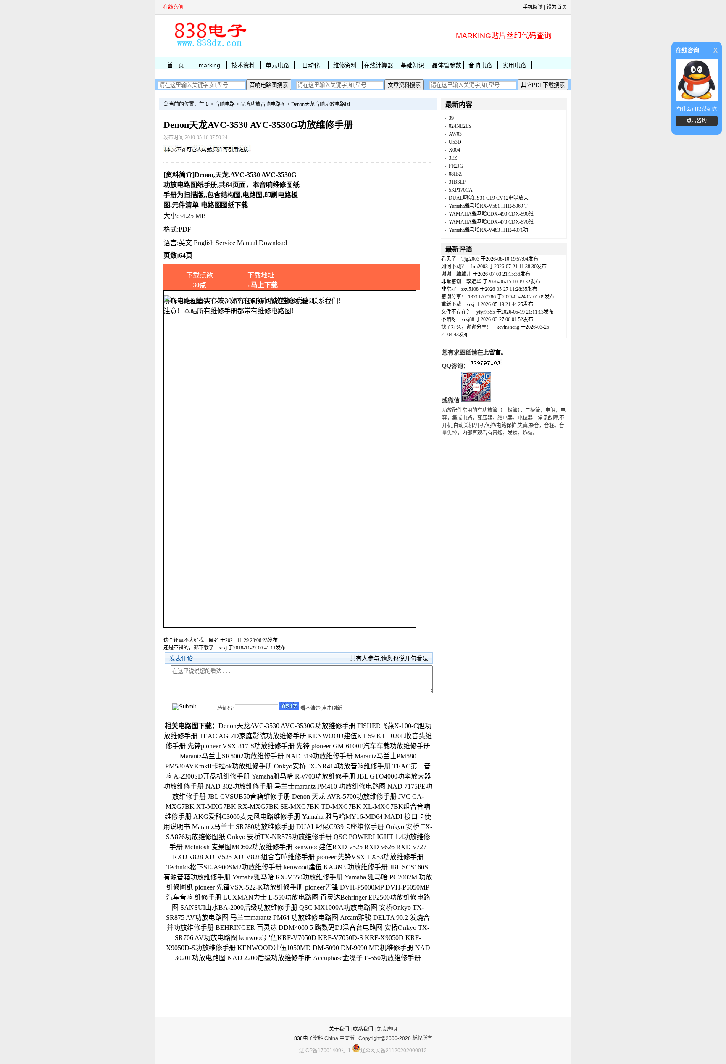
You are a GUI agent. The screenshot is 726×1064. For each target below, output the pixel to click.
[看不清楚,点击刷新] (289, 706)
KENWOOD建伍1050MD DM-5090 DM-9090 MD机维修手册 (325, 947)
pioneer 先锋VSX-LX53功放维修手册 (370, 857)
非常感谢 (451, 282)
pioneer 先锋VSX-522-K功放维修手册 (249, 887)
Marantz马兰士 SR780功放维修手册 (243, 826)
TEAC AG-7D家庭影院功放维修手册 (252, 735)
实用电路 (514, 65)
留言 (495, 352)
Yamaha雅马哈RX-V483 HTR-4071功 (488, 230)
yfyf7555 (485, 312)
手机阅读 (533, 7)
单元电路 (277, 65)
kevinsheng (508, 327)
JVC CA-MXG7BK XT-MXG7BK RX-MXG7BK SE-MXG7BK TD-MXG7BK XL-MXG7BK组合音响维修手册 (297, 806)
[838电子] (210, 47)
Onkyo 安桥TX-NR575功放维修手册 (279, 836)
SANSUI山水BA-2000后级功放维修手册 (238, 907)
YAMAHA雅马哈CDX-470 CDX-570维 (491, 222)
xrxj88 (467, 319)
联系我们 (363, 1029)
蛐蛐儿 (463, 274)
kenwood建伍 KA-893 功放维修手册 (336, 867)
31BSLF (457, 182)
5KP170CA (461, 190)
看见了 (448, 259)
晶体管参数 (446, 65)
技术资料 (243, 65)
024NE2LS (460, 126)
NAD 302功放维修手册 (239, 786)
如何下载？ (453, 266)
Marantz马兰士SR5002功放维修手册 (232, 756)
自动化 (311, 65)
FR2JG (456, 166)
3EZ (453, 158)
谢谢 (446, 274)
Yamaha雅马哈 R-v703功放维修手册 (303, 776)
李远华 (473, 282)
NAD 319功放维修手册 (319, 756)
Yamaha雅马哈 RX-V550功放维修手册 (287, 877)
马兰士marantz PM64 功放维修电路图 (284, 917)
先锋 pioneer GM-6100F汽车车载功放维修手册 (363, 746)
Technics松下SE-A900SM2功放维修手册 (224, 867)
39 (451, 118)
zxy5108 (470, 289)
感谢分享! (452, 297)
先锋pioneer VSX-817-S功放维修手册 (241, 746)
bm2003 (479, 266)
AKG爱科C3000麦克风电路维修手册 (246, 816)
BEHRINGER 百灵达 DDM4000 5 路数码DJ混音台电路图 (299, 927)
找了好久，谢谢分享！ (466, 327)
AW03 (455, 134)
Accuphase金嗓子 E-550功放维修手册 (367, 957)
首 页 (175, 65)
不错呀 (448, 319)
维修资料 (345, 65)
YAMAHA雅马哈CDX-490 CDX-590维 (491, 214)
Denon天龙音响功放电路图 (320, 104)
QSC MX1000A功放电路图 (338, 907)
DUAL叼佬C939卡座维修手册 (340, 826)
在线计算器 (378, 65)
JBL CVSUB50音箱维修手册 (249, 796)
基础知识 (412, 65)
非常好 (448, 289)
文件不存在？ (456, 312)
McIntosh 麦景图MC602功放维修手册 (238, 846)
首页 (204, 104)
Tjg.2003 (470, 259)
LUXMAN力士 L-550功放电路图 (270, 897)
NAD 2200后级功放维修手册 (269, 957)
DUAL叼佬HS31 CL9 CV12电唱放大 (489, 198)
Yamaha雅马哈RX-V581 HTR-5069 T (488, 206)
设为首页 (557, 7)
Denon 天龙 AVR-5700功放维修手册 (344, 796)
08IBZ (455, 174)
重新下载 (451, 304)
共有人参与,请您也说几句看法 (389, 658)
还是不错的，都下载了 (188, 648)
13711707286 (482, 297)
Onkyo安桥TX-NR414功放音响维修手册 (332, 766)
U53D (455, 142)
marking (209, 65)
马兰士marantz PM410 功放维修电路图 (330, 786)
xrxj (223, 648)
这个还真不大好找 (183, 640)
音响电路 (480, 65)
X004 (454, 150)
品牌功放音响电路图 (263, 104)
